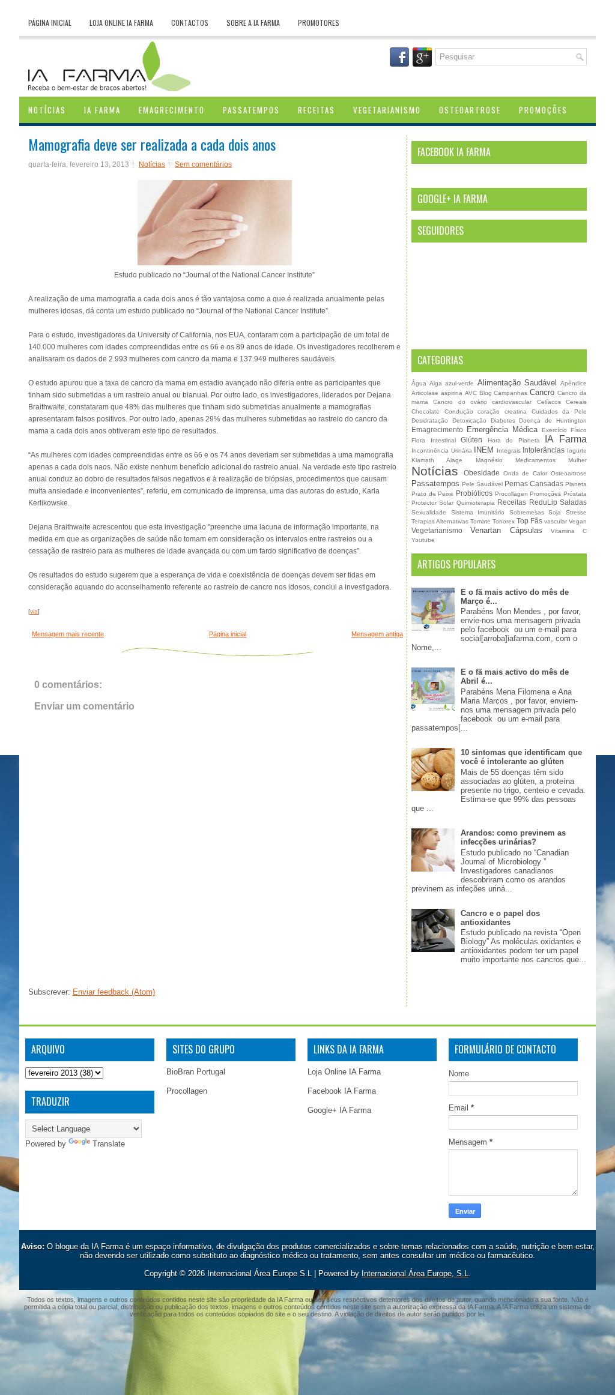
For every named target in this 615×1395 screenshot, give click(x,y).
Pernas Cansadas (533, 483)
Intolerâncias (544, 450)
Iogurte (577, 450)
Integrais (509, 450)
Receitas (316, 110)
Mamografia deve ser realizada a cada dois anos (152, 144)
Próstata (575, 493)
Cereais (576, 402)
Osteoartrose (470, 110)
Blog (485, 393)
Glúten (471, 440)
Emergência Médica (502, 429)
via (34, 611)
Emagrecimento (172, 110)
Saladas (573, 502)
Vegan (578, 521)
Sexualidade (428, 512)
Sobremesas (526, 512)
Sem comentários (203, 164)
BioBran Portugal (195, 1071)
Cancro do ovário (460, 402)
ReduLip (543, 502)
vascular (555, 521)
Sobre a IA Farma (253, 22)
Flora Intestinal (433, 440)
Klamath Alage (436, 460)
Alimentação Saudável (517, 382)
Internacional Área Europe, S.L (415, 1273)
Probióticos (474, 493)
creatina (515, 411)
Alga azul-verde (451, 383)
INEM (484, 449)
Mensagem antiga (377, 633)
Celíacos (549, 402)
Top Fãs (529, 521)
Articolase (424, 393)
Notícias (47, 110)
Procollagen (511, 493)
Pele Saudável (482, 484)
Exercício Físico (564, 430)
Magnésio (489, 460)
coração (488, 411)
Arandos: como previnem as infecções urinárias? (513, 837)
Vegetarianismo (387, 110)
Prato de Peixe (432, 493)
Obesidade (482, 473)
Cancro (542, 392)
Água (418, 383)
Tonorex (503, 521)
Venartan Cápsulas (506, 530)
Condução (458, 411)
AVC (471, 393)
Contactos (189, 22)
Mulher (577, 460)
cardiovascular (512, 402)
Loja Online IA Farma (121, 22)
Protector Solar (432, 502)
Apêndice (573, 383)
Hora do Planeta (514, 440)
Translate (108, 1143)
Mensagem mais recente (68, 633)
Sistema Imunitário (478, 512)
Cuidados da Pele (559, 411)
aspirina (451, 393)
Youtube (423, 540)
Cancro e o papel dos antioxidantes (500, 918)
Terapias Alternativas (439, 521)
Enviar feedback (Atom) (114, 991)
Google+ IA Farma (339, 1110)
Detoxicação (469, 420)
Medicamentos (535, 460)
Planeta (576, 484)
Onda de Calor (525, 473)
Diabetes (503, 420)
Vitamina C (569, 531)
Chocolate (425, 411)
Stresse (576, 512)
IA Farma (102, 110)
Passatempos (251, 110)
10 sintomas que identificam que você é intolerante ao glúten (521, 757)
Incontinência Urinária (441, 450)
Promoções (543, 110)
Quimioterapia (475, 502)
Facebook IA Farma (342, 1090)
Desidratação (429, 420)
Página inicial (49, 22)
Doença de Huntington (553, 420)
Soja (554, 512)
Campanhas (510, 393)
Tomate (480, 521)
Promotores (318, 22)
